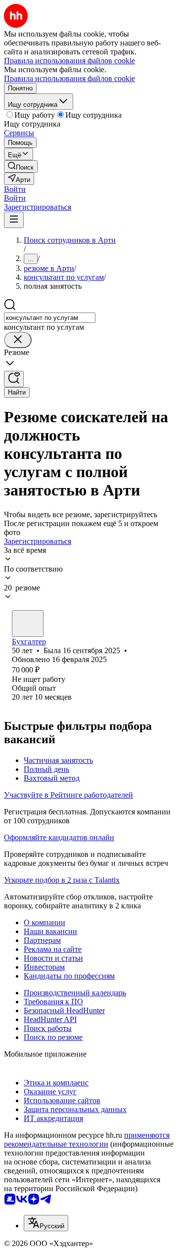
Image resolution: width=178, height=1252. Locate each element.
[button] (15, 189)
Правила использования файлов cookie (69, 78)
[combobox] (49, 318)
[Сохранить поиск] (14, 379)
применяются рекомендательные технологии (87, 1139)
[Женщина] (28, 623)
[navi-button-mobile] (14, 220)
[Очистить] (18, 340)
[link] (21, 166)
